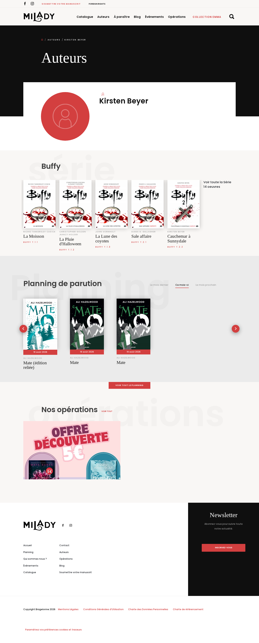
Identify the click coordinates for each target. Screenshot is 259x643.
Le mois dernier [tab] (159, 284)
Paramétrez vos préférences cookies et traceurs (53, 629)
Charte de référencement (188, 609)
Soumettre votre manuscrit (61, 3)
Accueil (27, 545)
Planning (28, 552)
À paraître (122, 17)
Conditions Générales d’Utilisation (103, 609)
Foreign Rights (97, 3)
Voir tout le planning (129, 385)
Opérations (177, 17)
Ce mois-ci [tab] (182, 284)
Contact (64, 545)
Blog (137, 17)
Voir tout (106, 411)
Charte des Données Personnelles (148, 609)
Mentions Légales (68, 609)
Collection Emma (207, 17)
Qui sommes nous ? (35, 558)
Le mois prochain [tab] (206, 284)
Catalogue (85, 17)
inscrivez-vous (223, 547)
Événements (154, 17)
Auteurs (103, 17)
